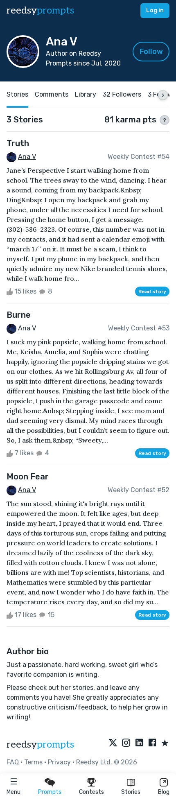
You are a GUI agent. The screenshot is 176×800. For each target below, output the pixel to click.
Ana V (27, 156)
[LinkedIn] (139, 743)
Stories (130, 792)
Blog (163, 792)
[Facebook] (152, 743)
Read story (152, 291)
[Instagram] (126, 743)
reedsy (40, 10)
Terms (33, 762)
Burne (19, 315)
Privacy (59, 762)
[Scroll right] (163, 95)
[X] (113, 743)
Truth (18, 143)
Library (85, 94)
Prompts (49, 792)
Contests (91, 792)
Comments (51, 94)
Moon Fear (28, 476)
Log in (155, 10)
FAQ (13, 762)
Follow (151, 51)
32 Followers (122, 94)
